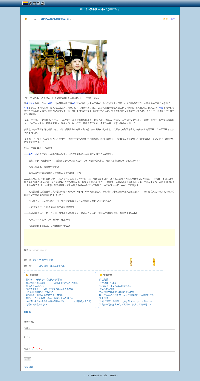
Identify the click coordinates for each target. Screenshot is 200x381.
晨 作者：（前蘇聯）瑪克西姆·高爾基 (44, 279)
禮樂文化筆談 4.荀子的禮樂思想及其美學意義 (49, 289)
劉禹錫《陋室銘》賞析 (36, 304)
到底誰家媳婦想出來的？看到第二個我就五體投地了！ (125, 304)
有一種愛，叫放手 (108, 283)
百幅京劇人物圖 (107, 289)
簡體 (165, 19)
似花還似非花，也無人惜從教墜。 (115, 286)
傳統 (172, 19)
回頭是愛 (103, 279)
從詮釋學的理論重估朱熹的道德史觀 (116, 292)
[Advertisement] (73, 30)
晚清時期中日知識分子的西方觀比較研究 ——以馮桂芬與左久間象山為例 (63, 301)
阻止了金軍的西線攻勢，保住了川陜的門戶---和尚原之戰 (126, 295)
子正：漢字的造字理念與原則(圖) (48, 266)
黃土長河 (103, 298)
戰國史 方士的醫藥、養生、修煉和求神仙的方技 (50, 298)
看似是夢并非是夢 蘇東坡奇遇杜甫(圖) (44, 295)
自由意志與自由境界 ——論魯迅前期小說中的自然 (52, 283)
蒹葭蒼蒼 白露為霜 (35, 286)
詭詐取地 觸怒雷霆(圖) (43, 260)
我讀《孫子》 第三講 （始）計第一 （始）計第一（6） (126, 301)
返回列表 (28, 367)
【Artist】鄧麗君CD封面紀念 (39, 292)
